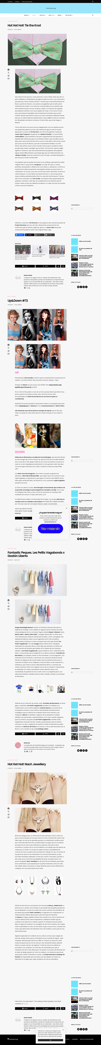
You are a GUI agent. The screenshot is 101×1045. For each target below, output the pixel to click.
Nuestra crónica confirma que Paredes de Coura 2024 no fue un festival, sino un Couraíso (86, 265)
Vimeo (26, 1004)
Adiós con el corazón (85, 241)
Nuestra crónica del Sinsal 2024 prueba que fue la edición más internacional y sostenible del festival (85, 273)
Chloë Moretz (23, 406)
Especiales (10, 548)
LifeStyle (42, 15)
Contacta (10, 1)
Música (26, 15)
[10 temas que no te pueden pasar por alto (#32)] (40, 249)
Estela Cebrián (17, 29)
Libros (59, 15)
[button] (22, 198)
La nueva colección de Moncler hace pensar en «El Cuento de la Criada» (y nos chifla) (57, 256)
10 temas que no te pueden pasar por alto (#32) (38, 255)
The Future (68, 15)
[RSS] (86, 287)
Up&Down (13, 296)
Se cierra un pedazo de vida (85, 249)
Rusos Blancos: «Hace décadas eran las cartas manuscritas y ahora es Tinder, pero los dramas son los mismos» (22, 257)
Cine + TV (51, 15)
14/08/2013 (10, 29)
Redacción (17, 560)
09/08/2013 (10, 304)
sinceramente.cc (50, 522)
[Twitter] (81, 287)
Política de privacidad (27, 1)
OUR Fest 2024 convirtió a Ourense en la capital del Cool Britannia (85, 257)
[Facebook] (78, 287)
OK (50, 1040)
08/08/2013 (10, 560)
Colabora (17, 1)
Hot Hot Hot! (11, 21)
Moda (34, 15)
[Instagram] (83, 287)
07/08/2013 (10, 768)
